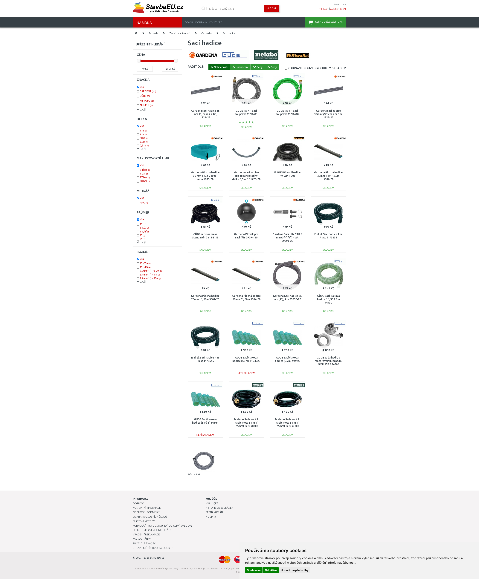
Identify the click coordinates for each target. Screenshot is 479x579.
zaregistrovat (338, 9)
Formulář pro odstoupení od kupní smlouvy (162, 525)
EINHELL (146, 105)
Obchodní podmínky (146, 512)
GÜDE (145, 95)
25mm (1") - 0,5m (151, 270)
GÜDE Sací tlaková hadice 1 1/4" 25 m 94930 (328, 299)
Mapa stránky (142, 538)
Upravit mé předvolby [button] (294, 570)
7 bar (144, 173)
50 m (144, 138)
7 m (143, 130)
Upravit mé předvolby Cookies (153, 547)
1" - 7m (145, 263)
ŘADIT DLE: (196, 66)
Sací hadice (229, 33)
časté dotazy (340, 5)
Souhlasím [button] (254, 570)
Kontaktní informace (147, 507)
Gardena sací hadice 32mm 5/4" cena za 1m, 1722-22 (328, 114)
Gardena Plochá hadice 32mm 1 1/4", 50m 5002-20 (328, 176)
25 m (144, 141)
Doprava (201, 22)
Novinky (211, 516)
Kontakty (215, 22)
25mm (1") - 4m (150, 274)
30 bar (145, 181)
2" (142, 235)
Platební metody (144, 521)
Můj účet (212, 503)
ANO (144, 202)
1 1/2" (145, 227)
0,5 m (144, 145)
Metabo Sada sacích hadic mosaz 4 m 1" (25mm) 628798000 (246, 423)
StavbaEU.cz (157, 557)
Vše (142, 86)
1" (143, 224)
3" (142, 239)
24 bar (145, 169)
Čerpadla (206, 33)
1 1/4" (145, 231)
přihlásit (324, 9)
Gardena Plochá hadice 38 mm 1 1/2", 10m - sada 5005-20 (205, 176)
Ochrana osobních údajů (150, 516)
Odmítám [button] (271, 570)
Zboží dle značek (144, 543)
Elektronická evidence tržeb (152, 530)
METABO (147, 100)
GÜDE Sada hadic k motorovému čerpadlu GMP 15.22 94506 (328, 361)
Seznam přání (214, 512)
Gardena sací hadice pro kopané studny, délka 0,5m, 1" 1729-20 (246, 176)
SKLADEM (317, 68)
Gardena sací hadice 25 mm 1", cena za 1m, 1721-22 (205, 114)
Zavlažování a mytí (179, 33)
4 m (143, 134)
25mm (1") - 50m (150, 278)
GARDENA (148, 91)
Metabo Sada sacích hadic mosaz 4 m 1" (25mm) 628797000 (287, 423)
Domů (189, 22)
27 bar (145, 177)
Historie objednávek (219, 507)
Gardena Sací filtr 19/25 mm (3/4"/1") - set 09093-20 (287, 237)
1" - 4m (145, 267)
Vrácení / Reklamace (146, 534)
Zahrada (153, 33)
